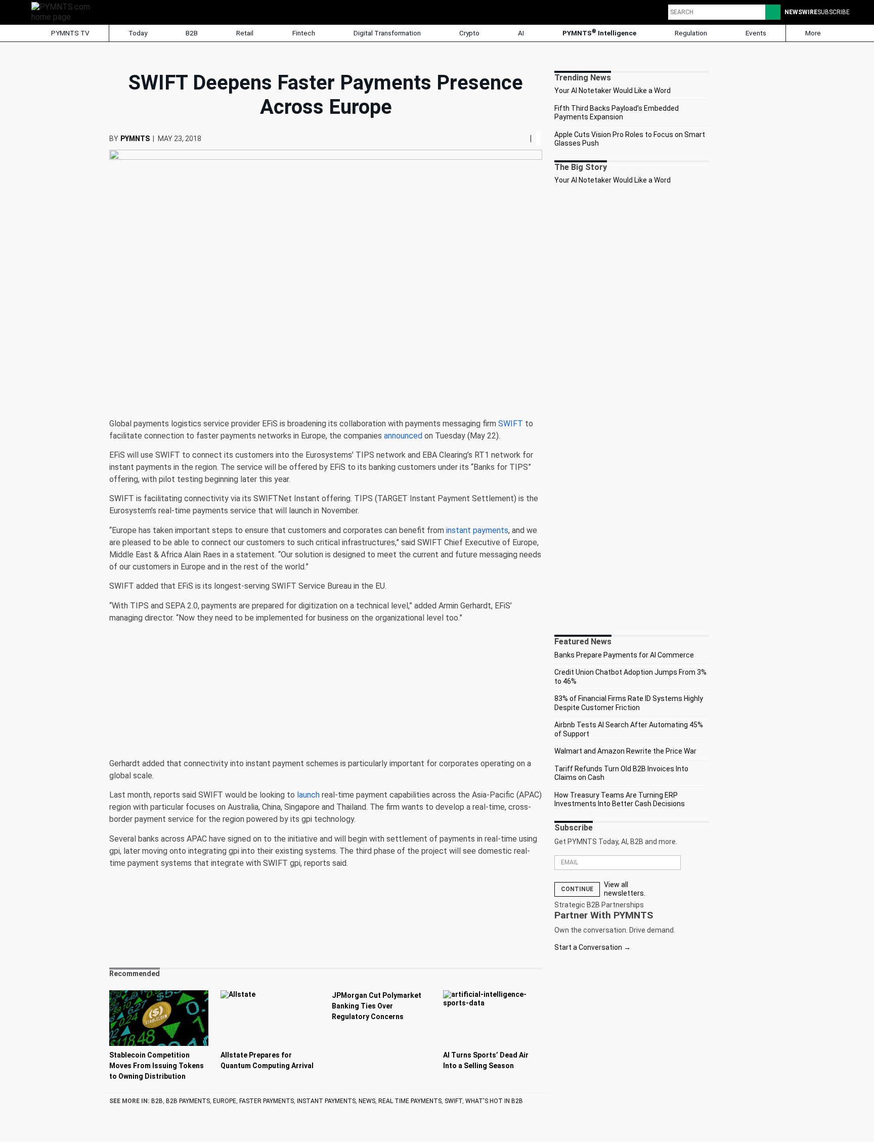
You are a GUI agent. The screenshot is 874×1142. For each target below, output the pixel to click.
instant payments (477, 530)
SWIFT (510, 423)
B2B (192, 33)
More (813, 33)
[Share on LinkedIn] (521, 138)
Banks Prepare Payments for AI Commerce (624, 655)
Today (137, 33)
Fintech (303, 33)
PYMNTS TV (70, 33)
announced (403, 436)
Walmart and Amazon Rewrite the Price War (625, 751)
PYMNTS (135, 139)
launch (308, 795)
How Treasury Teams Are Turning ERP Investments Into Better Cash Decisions (619, 799)
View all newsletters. (624, 889)
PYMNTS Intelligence (599, 32)
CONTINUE (577, 889)
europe (224, 1101)
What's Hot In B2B (494, 1101)
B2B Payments (188, 1101)
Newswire (800, 12)
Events (756, 33)
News (367, 1101)
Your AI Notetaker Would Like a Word (612, 90)
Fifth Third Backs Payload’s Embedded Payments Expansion (616, 112)
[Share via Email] (525, 138)
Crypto (469, 33)
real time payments (410, 1101)
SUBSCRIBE (833, 12)
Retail (244, 33)
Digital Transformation (387, 33)
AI (521, 33)
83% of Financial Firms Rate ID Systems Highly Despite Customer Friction (628, 703)
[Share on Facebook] (514, 138)
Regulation (691, 33)
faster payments (266, 1101)
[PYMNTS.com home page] (64, 11)
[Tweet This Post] (517, 138)
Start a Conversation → (592, 947)
